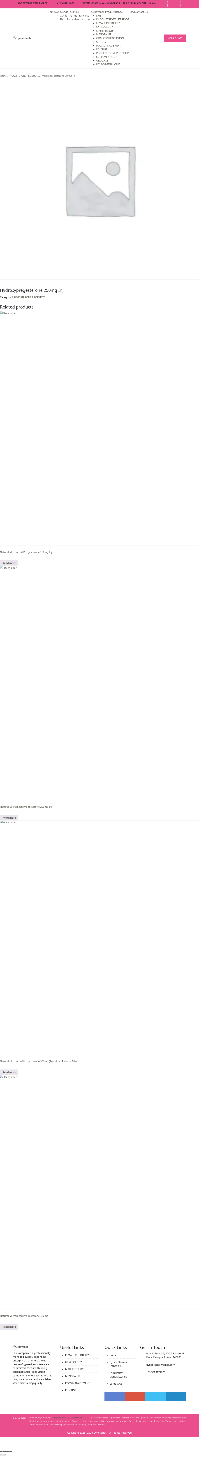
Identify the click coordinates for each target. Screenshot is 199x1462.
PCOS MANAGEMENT (108, 45)
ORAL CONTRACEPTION (110, 38)
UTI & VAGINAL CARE (108, 64)
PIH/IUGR (101, 49)
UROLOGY (102, 60)
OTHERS (101, 42)
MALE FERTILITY (105, 30)
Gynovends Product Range (107, 12)
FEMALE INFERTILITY (108, 23)
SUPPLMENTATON (106, 57)
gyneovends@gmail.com (32, 3)
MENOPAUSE (103, 34)
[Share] (7, 1451)
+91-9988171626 (64, 3)
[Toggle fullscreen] (4, 1451)
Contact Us (141, 12)
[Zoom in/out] (1, 1451)
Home (51, 12)
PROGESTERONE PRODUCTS (113, 53)
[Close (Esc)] (10, 1451)
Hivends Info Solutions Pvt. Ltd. (71, 1417)
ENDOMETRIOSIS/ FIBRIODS (112, 19)
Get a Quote (175, 38)
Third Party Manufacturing (75, 19)
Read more (9, 563)
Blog (132, 12)
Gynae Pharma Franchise (74, 15)
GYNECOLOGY (104, 27)
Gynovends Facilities (67, 12)
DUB (99, 15)
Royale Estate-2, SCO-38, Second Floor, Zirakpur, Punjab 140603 (119, 3)
